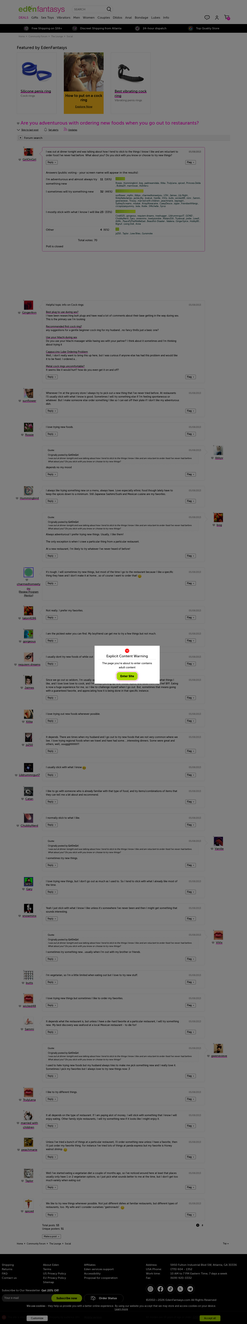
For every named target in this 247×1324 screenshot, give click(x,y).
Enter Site (127, 676)
